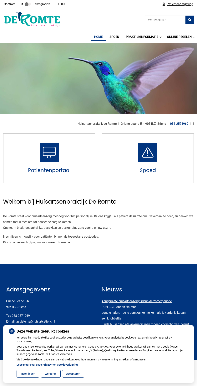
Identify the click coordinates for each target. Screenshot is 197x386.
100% (61, 4)
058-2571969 (21, 316)
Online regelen (179, 37)
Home (98, 37)
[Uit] (28, 4)
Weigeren (51, 373)
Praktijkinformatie (142, 37)
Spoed (114, 37)
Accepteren (73, 373)
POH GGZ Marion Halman (119, 307)
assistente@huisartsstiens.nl (35, 321)
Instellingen (28, 373)
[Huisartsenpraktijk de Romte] (32, 19)
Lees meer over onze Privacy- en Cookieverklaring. (47, 364)
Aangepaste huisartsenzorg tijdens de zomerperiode (137, 301)
